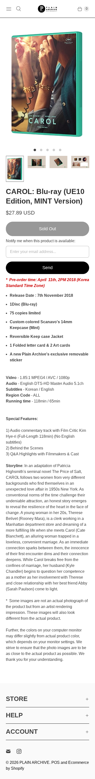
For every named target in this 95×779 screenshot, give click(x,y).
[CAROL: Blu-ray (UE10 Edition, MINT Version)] (47, 84)
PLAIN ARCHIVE (34, 762)
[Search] (18, 9)
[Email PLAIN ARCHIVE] (11, 751)
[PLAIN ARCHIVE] (47, 8)
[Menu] (9, 9)
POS (55, 762)
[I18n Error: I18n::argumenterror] (15, 169)
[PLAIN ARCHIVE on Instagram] (22, 751)
